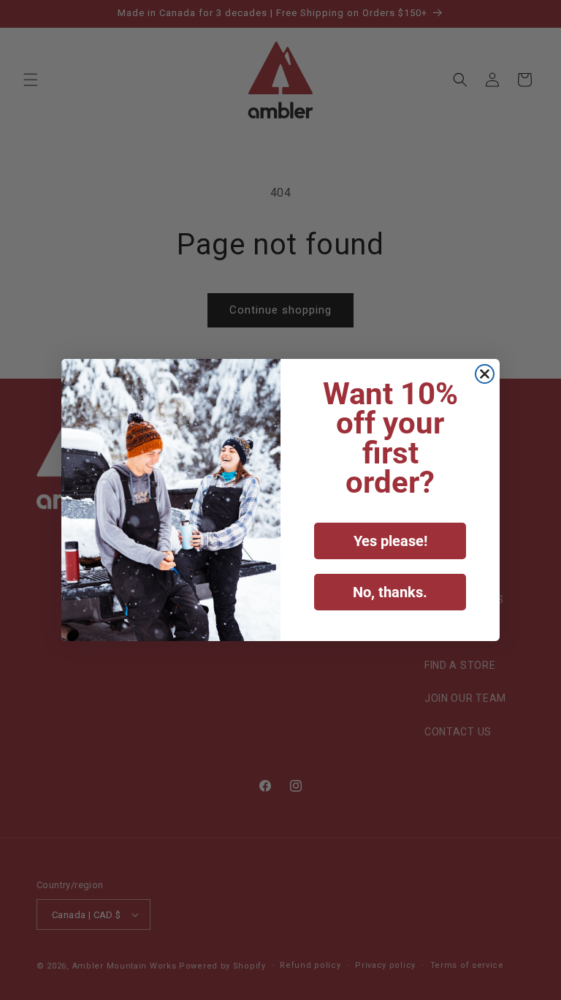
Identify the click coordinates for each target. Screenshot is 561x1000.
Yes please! (390, 541)
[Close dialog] (485, 374)
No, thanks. (390, 592)
